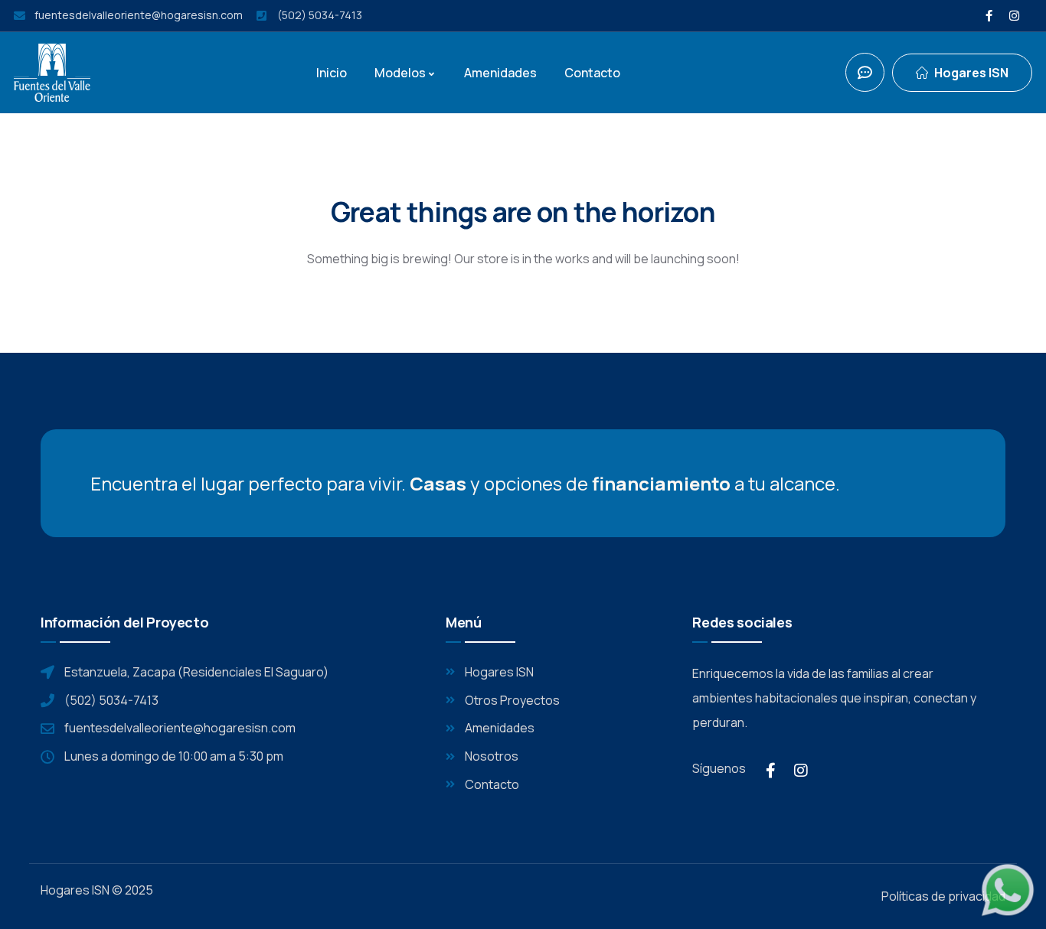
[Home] (52, 73)
